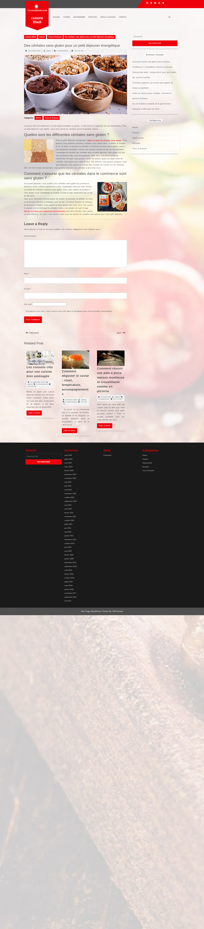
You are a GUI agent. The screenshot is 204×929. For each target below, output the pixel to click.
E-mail (27, 289)
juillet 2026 (68, 459)
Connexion (107, 455)
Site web (28, 304)
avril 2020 (68, 551)
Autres (42, 37)
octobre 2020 (69, 543)
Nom (27, 274)
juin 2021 (67, 528)
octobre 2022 (69, 497)
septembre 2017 (70, 597)
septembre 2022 (70, 501)
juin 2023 (67, 486)
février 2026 (68, 470)
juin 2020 (67, 547)
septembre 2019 (70, 566)
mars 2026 (68, 467)
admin (48, 51)
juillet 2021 (68, 524)
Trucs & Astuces (108, 17)
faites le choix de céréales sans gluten (104, 140)
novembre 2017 (70, 593)
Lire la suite (35, 413)
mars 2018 (68, 585)
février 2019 (68, 574)
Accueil (56, 17)
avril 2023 (68, 490)
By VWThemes (116, 611)
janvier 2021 (69, 536)
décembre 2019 (70, 562)
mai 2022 (67, 505)
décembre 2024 (70, 474)
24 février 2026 (71, 400)
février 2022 (68, 513)
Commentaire (30, 236)
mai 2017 (67, 601)
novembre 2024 (70, 478)
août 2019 (68, 570)
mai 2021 (67, 532)
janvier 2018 (69, 589)
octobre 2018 (69, 578)
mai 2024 (67, 482)
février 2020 (68, 555)
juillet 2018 (68, 582)
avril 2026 (68, 463)
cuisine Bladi (37, 20)
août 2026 (68, 455)
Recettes (93, 17)
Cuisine (66, 17)
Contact (123, 17)
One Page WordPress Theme (94, 611)
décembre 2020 (70, 539)
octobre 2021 (69, 520)
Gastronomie (79, 17)
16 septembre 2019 (37, 382)
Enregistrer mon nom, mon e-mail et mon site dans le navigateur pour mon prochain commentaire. (69, 311)
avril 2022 (68, 509)
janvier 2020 (69, 559)
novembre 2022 (70, 493)
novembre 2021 (70, 516)
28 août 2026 (106, 397)
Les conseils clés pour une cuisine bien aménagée (40, 371)
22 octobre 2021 (34, 51)
